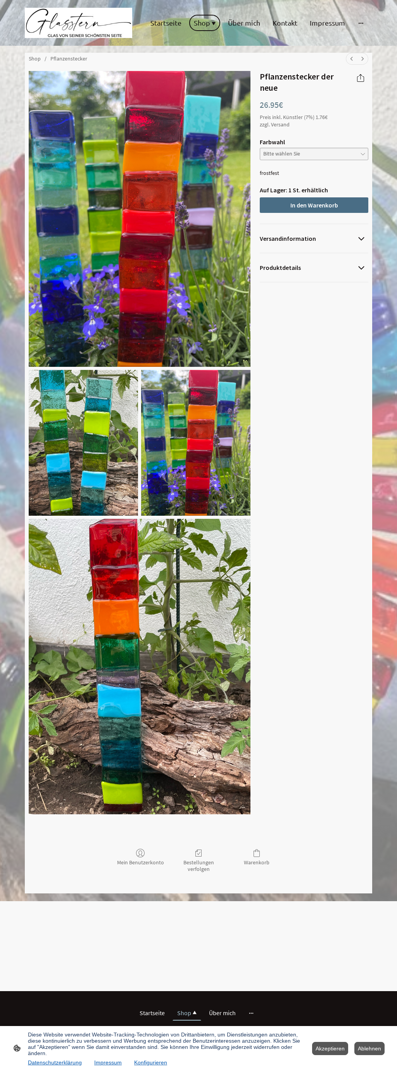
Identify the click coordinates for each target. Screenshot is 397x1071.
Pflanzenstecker (68, 58)
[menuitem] (351, 58)
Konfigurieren (150, 1062)
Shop (35, 58)
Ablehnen (369, 1048)
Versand (280, 124)
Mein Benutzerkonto (140, 862)
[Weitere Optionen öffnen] (361, 23)
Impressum (108, 1062)
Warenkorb (256, 862)
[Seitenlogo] (78, 23)
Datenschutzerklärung (55, 1062)
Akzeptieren (330, 1048)
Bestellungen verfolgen (198, 865)
